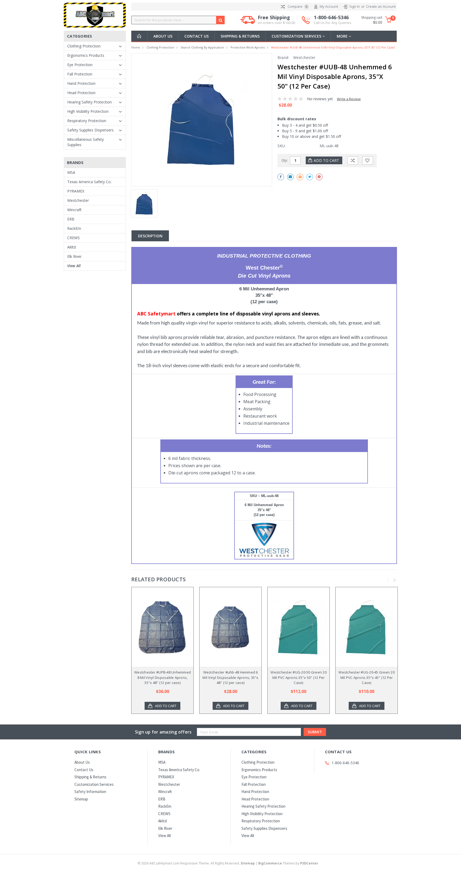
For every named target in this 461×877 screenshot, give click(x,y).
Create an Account (381, 6)
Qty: (284, 160)
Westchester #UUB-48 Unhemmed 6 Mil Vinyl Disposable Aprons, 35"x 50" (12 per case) (333, 47)
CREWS (73, 237)
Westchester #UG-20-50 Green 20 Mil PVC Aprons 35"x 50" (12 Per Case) (299, 677)
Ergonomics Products (85, 55)
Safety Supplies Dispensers (90, 130)
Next (394, 580)
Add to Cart (165, 705)
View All (74, 265)
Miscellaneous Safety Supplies (85, 142)
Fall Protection (79, 74)
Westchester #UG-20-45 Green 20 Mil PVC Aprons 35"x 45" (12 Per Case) (367, 677)
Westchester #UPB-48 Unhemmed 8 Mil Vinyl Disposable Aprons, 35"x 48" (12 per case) (162, 677)
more (343, 36)
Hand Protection (81, 83)
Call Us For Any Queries (332, 22)
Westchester (78, 200)
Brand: (283, 57)
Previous (388, 580)
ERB (70, 219)
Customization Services (297, 36)
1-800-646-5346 (332, 20)
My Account (329, 6)
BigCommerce (270, 863)
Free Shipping (276, 20)
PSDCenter (309, 863)
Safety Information (90, 791)
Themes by (288, 863)
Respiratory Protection (86, 120)
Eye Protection (80, 64)
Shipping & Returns (240, 36)
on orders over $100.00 (276, 22)
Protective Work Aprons (247, 47)
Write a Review (349, 99)
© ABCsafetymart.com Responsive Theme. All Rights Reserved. (196, 863)
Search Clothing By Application (202, 47)
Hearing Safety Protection (89, 102)
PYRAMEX (75, 191)
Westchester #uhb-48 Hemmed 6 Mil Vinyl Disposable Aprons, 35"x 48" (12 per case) (230, 677)
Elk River (74, 256)
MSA (71, 172)
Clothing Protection (84, 46)
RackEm (74, 228)
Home (135, 47)
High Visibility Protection (88, 111)
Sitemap (81, 799)
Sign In (354, 6)
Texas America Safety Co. (89, 181)
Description (150, 235)
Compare (297, 6)
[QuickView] (158, 627)
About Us (162, 36)
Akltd (71, 247)
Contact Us (196, 36)
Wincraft (74, 209)
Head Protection (81, 92)
